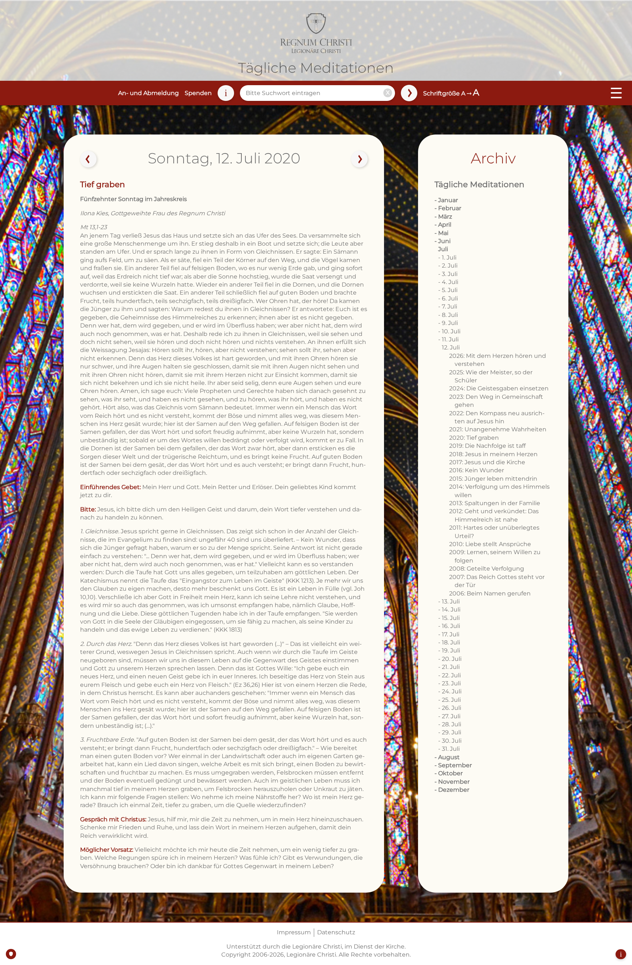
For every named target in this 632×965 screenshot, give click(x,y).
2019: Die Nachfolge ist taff (487, 445)
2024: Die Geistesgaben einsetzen (499, 388)
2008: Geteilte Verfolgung (486, 568)
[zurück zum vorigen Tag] (88, 159)
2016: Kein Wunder (476, 470)
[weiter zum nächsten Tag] (359, 159)
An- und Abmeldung (148, 93)
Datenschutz (336, 932)
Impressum (294, 932)
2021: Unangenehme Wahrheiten (497, 429)
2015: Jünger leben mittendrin (493, 478)
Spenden (198, 93)
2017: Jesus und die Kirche (487, 462)
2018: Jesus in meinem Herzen (493, 454)
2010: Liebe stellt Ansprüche (490, 544)
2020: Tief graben (474, 437)
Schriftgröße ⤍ (451, 93)
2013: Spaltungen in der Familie (494, 503)
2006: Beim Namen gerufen (490, 593)
